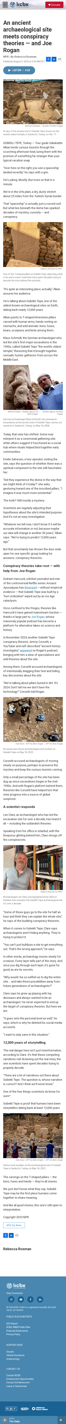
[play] (5, 1420)
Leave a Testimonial (16, 1386)
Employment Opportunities (20, 1379)
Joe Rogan (38, 616)
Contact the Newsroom (18, 1382)
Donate (55, 4)
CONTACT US (13, 1369)
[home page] (19, 5)
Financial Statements (17, 1331)
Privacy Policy (13, 1334)
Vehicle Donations (15, 1355)
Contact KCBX (13, 1375)
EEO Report (12, 1323)
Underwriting (12, 1359)
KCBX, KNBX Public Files (18, 1327)
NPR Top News (14, 1225)
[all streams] (62, 1420)
